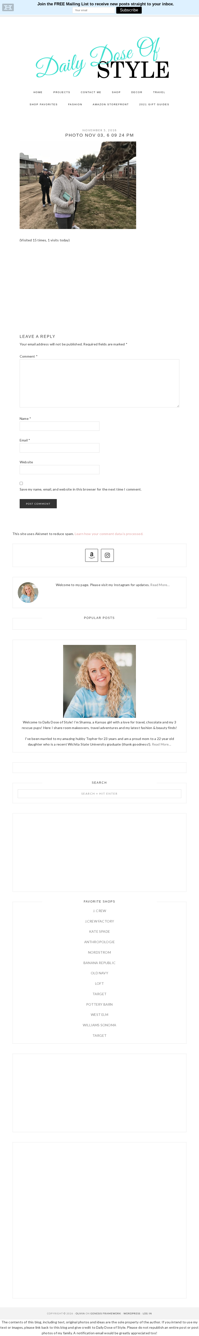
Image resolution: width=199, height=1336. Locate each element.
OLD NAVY (99, 973)
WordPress (132, 1313)
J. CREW (99, 911)
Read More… (160, 585)
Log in (147, 1313)
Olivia (80, 1313)
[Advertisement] (99, 293)
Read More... (161, 744)
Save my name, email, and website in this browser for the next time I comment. (80, 489)
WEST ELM (99, 1014)
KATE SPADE (99, 931)
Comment (29, 356)
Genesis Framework (106, 1313)
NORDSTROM (99, 952)
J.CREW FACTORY (99, 921)
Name (25, 418)
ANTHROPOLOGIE (99, 942)
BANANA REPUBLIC (99, 963)
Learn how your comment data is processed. (109, 534)
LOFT (99, 983)
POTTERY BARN (99, 1004)
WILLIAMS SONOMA (99, 1025)
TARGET (99, 994)
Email (25, 440)
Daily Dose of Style (99, 57)
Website (26, 462)
